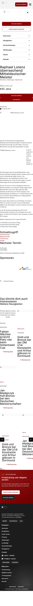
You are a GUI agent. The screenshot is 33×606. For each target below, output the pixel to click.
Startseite (3, 80)
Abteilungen (10, 80)
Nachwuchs (18, 80)
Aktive (2, 382)
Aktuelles (3, 323)
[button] (31, 440)
